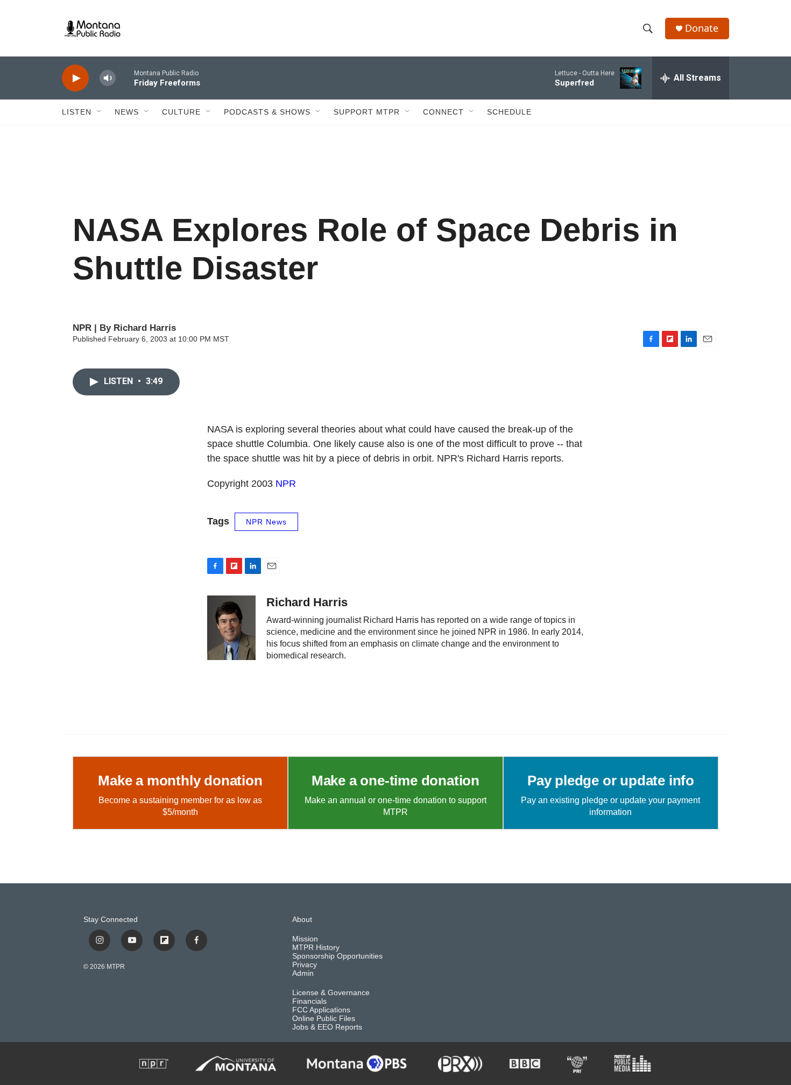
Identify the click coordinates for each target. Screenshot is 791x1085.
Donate (701, 28)
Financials (309, 1001)
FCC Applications (321, 1010)
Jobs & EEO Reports (327, 1027)
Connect (443, 112)
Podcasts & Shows (267, 112)
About (302, 920)
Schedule (509, 112)
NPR (286, 483)
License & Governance (331, 993)
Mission (305, 939)
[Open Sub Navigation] (99, 112)
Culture (181, 112)
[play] (75, 78)
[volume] (107, 78)
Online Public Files (323, 1019)
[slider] (124, 77)
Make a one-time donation (395, 780)
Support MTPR (367, 112)
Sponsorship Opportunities (337, 956)
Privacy (304, 965)
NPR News (266, 521)
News (127, 112)
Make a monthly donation (180, 780)
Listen (76, 112)
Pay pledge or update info (610, 780)
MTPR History (316, 948)
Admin (303, 973)
